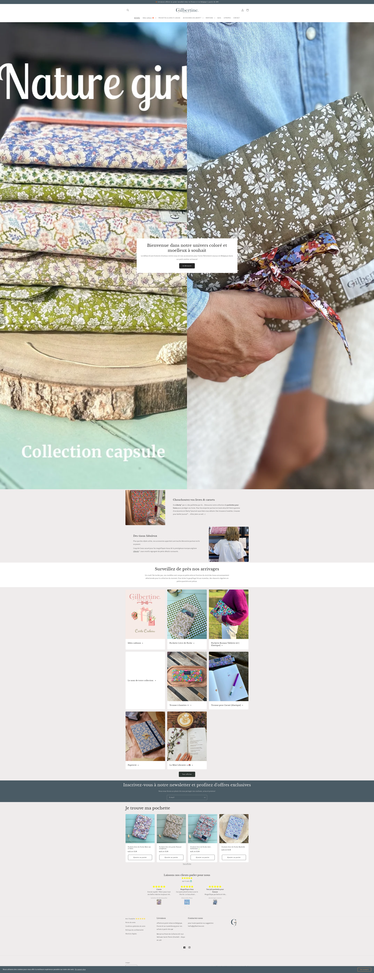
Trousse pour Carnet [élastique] (226, 705)
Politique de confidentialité (134, 930)
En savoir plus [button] (80, 969)
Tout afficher (187, 774)
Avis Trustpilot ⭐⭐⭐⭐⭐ (135, 918)
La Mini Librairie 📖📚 (180, 765)
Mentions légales (131, 934)
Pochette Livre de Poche (180, 643)
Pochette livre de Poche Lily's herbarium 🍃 (200, 847)
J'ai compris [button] (364, 969)
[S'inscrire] (204, 797)
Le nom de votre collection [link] (141, 680)
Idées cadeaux (134, 643)
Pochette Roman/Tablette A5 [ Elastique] (225, 644)
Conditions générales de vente (135, 926)
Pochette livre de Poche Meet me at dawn (139, 847)
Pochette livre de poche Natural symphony (170, 847)
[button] (127, 10)
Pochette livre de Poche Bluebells (233, 847)
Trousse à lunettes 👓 (179, 705)
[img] (187, 878)
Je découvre (187, 266)
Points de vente (130, 922)
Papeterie (132, 765)
